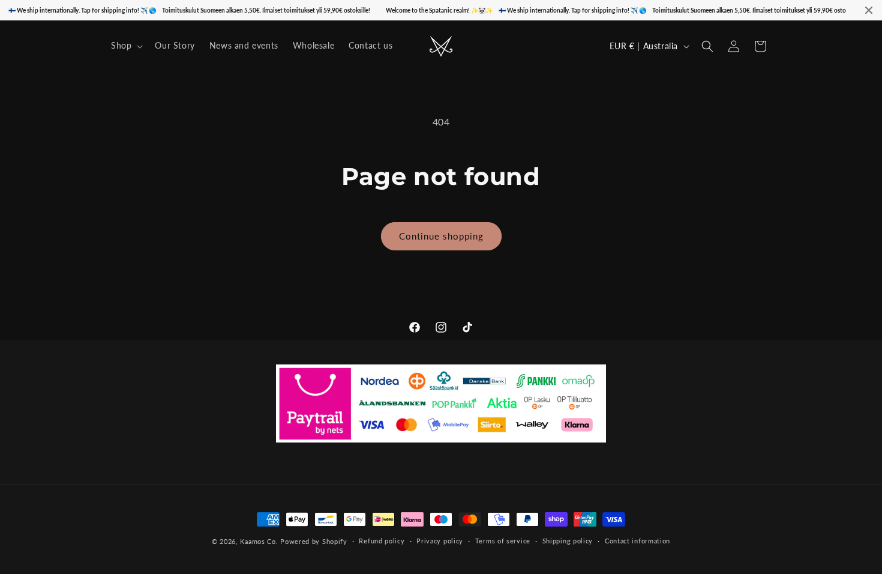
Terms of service (502, 541)
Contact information (637, 541)
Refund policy (381, 541)
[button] (126, 45)
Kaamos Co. (259, 541)
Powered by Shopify (313, 541)
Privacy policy (439, 541)
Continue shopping (441, 236)
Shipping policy (567, 541)
